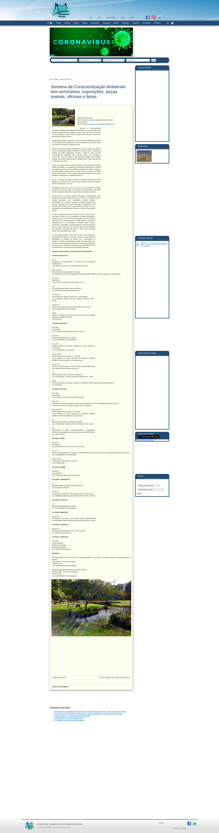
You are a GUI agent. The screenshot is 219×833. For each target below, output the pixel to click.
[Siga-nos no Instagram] (154, 17)
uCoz (183, 828)
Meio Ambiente (125, 677)
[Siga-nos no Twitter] (160, 17)
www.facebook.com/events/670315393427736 (100, 124)
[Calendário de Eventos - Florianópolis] (60, 18)
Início (51, 79)
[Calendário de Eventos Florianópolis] (29, 822)
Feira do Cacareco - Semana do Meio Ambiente (72, 716)
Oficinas (117, 677)
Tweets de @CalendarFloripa (145, 440)
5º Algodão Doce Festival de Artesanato (69, 718)
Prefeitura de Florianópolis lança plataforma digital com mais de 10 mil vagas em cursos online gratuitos (154, 244)
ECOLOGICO (107, 677)
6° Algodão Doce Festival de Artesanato (69, 720)
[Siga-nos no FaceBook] (148, 17)
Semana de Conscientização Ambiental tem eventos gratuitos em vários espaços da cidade (88, 714)
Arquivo (56, 79)
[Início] (51, 23)
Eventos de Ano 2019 (65, 79)
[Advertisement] (127, 8)
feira (113, 677)
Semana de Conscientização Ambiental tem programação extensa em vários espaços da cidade (90, 712)
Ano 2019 (63, 677)
